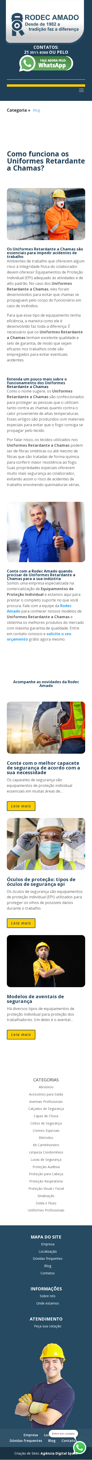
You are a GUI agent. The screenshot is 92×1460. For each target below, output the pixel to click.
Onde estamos (47, 1303)
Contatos (48, 1273)
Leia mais (21, 806)
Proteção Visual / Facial (46, 1188)
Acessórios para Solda (46, 1094)
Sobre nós (47, 1296)
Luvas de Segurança (46, 1159)
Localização (48, 1251)
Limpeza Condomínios (46, 1152)
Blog (36, 110)
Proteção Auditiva (46, 1167)
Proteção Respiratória (46, 1181)
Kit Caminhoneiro (46, 1145)
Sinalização (46, 1196)
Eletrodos (46, 1137)
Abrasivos (46, 1087)
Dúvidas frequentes (48, 1258)
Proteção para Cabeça (46, 1174)
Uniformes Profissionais (46, 1210)
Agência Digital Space (59, 1453)
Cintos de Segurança (46, 1123)
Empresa (47, 1244)
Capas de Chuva (46, 1116)
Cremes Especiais (46, 1130)
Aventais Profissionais (46, 1101)
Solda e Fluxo (46, 1203)
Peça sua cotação (47, 1326)
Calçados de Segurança (46, 1108)
